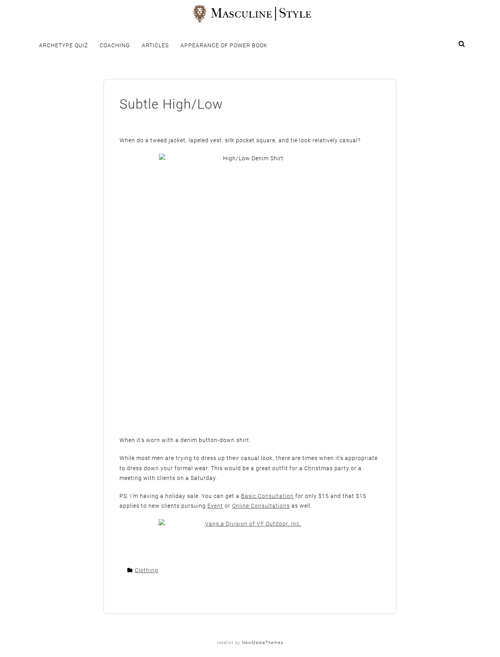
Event (215, 506)
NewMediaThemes (263, 642)
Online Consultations (261, 506)
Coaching (115, 45)
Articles (155, 45)
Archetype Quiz (63, 45)
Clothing (146, 570)
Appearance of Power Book (224, 45)
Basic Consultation (267, 496)
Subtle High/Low (171, 104)
